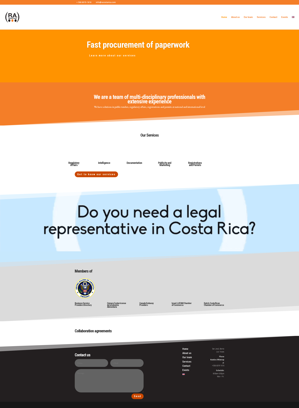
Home (224, 17)
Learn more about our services (112, 55)
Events (284, 17)
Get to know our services (96, 174)
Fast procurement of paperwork (138, 45)
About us (235, 17)
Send (137, 396)
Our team (248, 17)
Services (261, 17)
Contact (273, 17)
